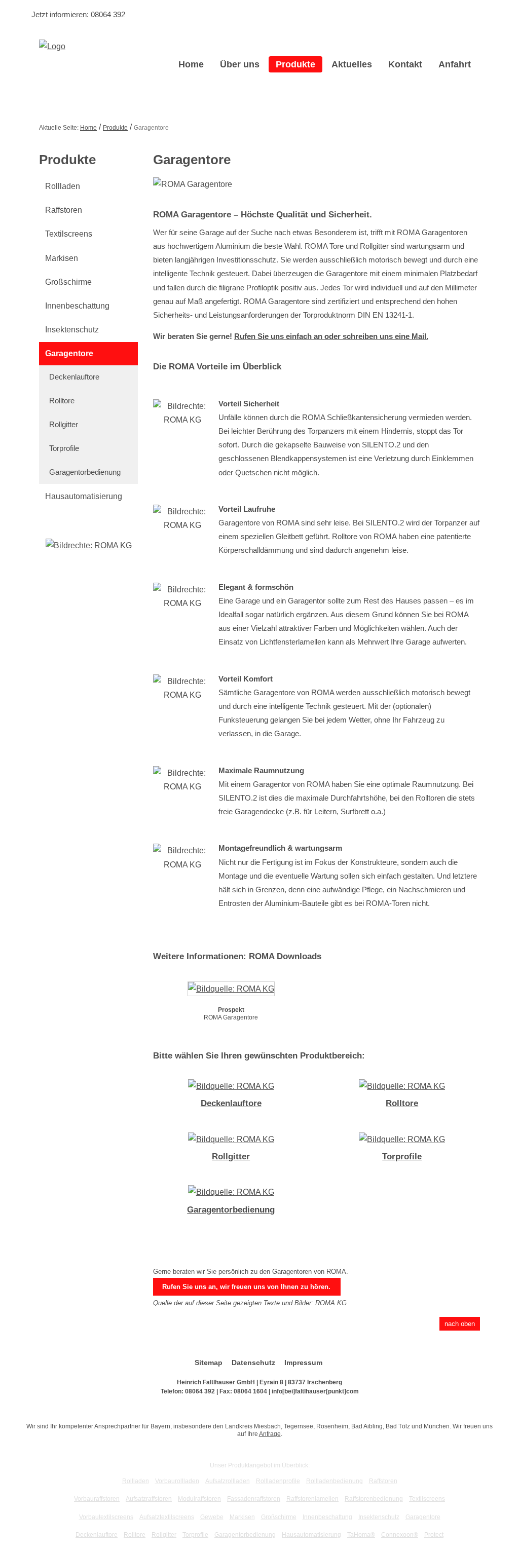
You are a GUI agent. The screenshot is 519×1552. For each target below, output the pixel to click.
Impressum (303, 1362)
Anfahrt (454, 64)
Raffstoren (63, 210)
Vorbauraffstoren (97, 1498)
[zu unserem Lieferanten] (89, 545)
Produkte (295, 64)
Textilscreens (68, 234)
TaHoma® (361, 1534)
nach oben (459, 1324)
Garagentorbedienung (85, 472)
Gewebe (212, 1517)
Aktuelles (351, 64)
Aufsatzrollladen (227, 1481)
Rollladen (62, 186)
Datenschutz (253, 1362)
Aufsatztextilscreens (166, 1517)
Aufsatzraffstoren (149, 1498)
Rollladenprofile (278, 1481)
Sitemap (209, 1362)
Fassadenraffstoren (253, 1498)
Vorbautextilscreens (106, 1517)
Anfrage (270, 1433)
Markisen (61, 258)
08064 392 (108, 14)
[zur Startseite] (52, 46)
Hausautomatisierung (83, 496)
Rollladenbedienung (334, 1481)
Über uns (240, 64)
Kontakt (405, 64)
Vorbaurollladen (177, 1481)
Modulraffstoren (199, 1498)
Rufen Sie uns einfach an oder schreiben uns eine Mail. (331, 336)
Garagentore (69, 353)
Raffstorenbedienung (374, 1498)
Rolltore (62, 400)
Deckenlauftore (74, 376)
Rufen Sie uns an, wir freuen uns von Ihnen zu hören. (246, 1287)
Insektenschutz (72, 329)
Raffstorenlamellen (312, 1498)
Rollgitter (63, 424)
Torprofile (64, 448)
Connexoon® (399, 1534)
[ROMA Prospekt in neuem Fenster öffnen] (231, 991)
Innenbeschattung (77, 305)
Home (191, 64)
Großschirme (68, 282)
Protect (433, 1534)
